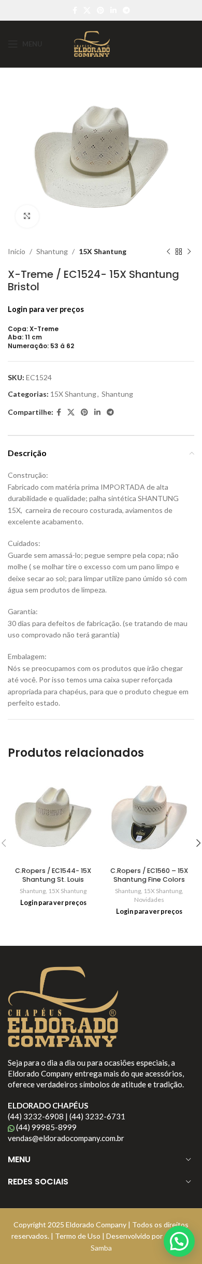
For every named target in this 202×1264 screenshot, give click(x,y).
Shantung (52, 251)
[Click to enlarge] (27, 216)
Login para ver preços (46, 309)
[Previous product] (168, 252)
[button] (179, 1241)
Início (16, 251)
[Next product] (189, 252)
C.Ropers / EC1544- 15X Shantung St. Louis (53, 875)
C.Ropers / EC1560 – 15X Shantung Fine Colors (149, 875)
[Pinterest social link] (100, 11)
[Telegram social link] (126, 11)
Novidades (149, 899)
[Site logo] (91, 43)
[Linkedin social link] (113, 11)
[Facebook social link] (74, 11)
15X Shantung (102, 251)
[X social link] (87, 11)
